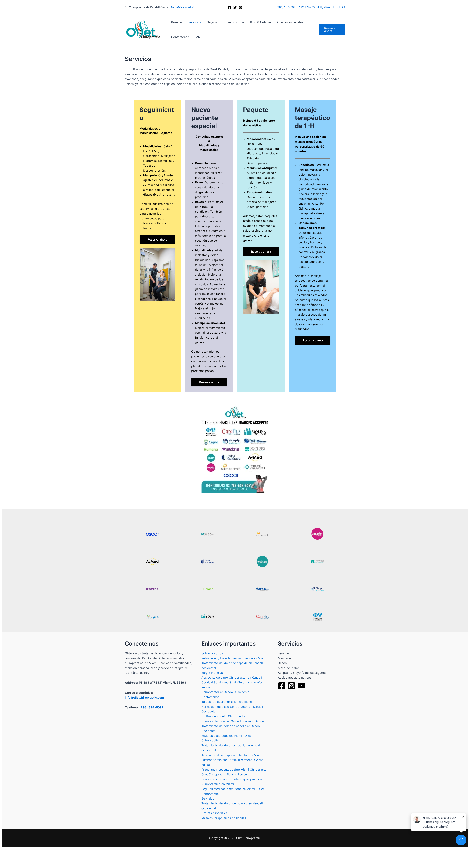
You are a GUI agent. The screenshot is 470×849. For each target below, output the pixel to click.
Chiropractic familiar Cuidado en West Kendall (233, 721)
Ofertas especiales (290, 22)
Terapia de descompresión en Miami (226, 701)
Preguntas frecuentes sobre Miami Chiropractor (234, 769)
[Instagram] (240, 7)
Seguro (212, 22)
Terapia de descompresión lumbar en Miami (231, 755)
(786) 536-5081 (286, 7)
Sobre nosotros (233, 22)
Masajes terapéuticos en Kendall (223, 818)
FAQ (197, 37)
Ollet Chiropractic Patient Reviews (225, 774)
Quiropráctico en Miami (217, 784)
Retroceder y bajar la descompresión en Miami (233, 658)
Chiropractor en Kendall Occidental (225, 692)
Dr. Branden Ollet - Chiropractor (223, 716)
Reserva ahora (157, 239)
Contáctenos (180, 37)
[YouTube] (301, 686)
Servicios (194, 22)
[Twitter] (235, 7)
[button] (332, 29)
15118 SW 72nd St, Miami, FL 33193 (322, 7)
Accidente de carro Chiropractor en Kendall (231, 677)
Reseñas (176, 22)
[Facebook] (229, 7)
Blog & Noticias (260, 22)
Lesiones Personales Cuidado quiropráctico (231, 779)
